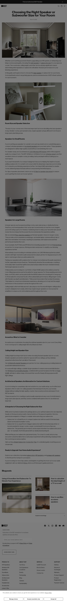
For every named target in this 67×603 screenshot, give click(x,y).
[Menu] (65, 6)
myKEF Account (41, 564)
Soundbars (5, 572)
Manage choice (13, 599)
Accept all (53, 599)
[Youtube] (60, 526)
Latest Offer (5, 588)
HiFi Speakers (6, 564)
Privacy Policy (48, 592)
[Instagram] (52, 526)
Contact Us (40, 573)
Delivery (56, 564)
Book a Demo (41, 567)
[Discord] (63, 526)
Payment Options (59, 583)
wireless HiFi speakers (53, 455)
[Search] (58, 6)
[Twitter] (49, 526)
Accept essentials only (33, 599)
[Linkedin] (56, 526)
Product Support (59, 575)
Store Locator (41, 570)
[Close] (62, 2)
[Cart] (62, 6)
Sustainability (23, 583)
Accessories (5, 585)
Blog (20, 578)
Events (21, 572)
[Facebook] (45, 526)
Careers (21, 580)
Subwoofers (5, 575)
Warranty (56, 572)
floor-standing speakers (22, 235)
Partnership (22, 575)
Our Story (22, 564)
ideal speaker (37, 73)
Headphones (5, 583)
